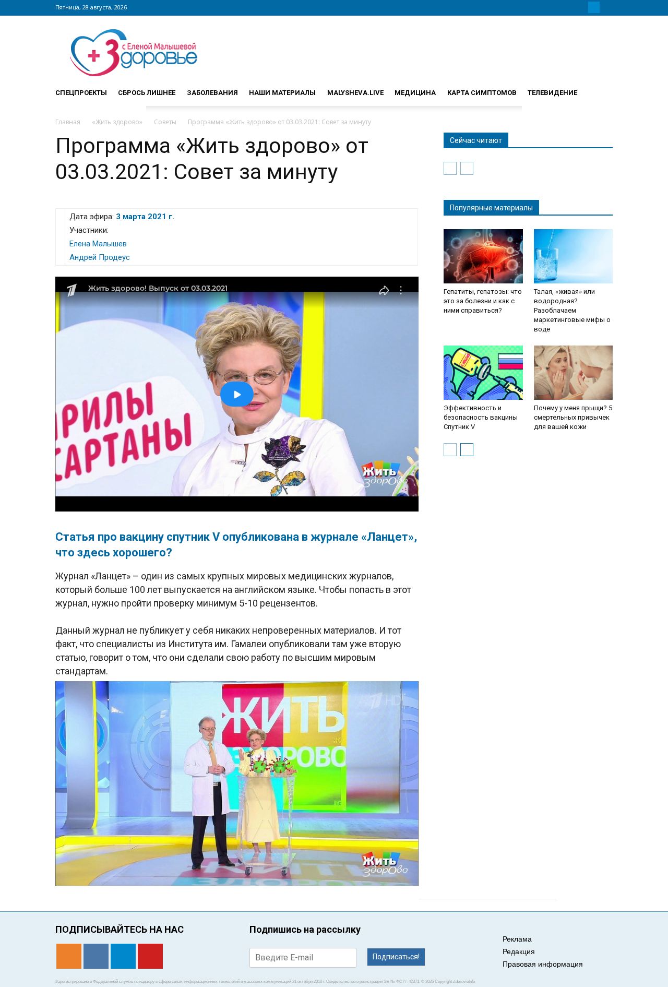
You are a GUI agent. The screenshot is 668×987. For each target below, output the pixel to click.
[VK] (581, 7)
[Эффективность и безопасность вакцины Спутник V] (483, 373)
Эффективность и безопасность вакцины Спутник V (481, 417)
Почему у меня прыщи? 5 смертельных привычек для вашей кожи (573, 417)
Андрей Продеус (99, 257)
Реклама (517, 939)
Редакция (519, 951)
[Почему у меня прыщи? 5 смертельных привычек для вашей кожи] (573, 373)
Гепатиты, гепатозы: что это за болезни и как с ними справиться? (483, 301)
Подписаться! (396, 957)
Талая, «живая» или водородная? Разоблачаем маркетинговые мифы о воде (572, 310)
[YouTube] (606, 7)
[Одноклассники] (569, 7)
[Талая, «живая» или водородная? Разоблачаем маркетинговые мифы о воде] (573, 256)
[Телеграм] (594, 7)
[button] (600, 88)
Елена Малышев (98, 243)
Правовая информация (543, 964)
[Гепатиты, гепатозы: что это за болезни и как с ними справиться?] (483, 256)
